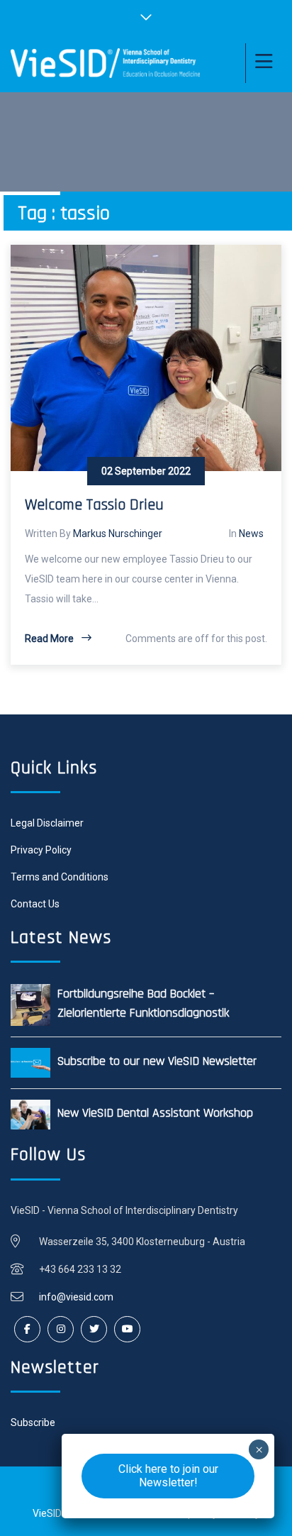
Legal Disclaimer (47, 823)
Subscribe (33, 1422)
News (251, 533)
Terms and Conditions (59, 877)
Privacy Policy (41, 850)
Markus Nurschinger (117, 533)
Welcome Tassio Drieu (94, 505)
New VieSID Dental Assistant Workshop (155, 1113)
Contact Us (35, 904)
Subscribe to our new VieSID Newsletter (157, 1061)
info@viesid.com (76, 1297)
